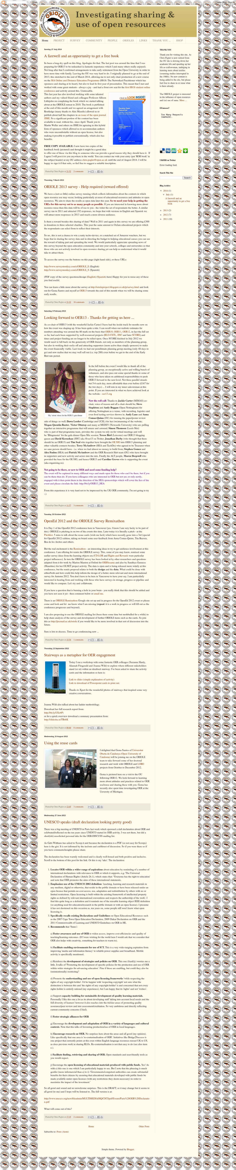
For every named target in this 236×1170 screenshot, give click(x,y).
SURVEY (75, 40)
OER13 (83, 290)
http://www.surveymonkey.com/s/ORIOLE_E (66, 266)
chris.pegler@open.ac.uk (94, 159)
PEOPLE (112, 40)
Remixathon (80, 548)
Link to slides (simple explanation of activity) (91, 679)
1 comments (78, 639)
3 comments (78, 505)
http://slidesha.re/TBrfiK (56, 719)
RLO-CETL (110, 334)
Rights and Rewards (118, 555)
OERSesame (108, 562)
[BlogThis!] (92, 171)
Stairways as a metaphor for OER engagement (79, 654)
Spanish (101, 276)
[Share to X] (95, 171)
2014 (165, 190)
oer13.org (107, 393)
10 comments (79, 302)
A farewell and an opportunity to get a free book (81, 55)
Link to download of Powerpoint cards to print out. (94, 683)
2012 (165, 214)
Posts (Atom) (63, 1131)
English (91, 276)
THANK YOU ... (162, 40)
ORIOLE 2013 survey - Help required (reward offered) (86, 186)
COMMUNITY (94, 40)
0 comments (78, 727)
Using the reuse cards (60, 742)
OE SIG (116, 442)
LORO (141, 763)
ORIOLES (128, 40)
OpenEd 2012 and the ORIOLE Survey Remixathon (84, 520)
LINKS (143, 40)
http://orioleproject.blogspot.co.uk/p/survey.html (115, 287)
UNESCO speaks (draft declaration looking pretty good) (88, 821)
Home (45, 40)
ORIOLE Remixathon (67, 600)
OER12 (126, 331)
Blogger (130, 1149)
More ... (183, 100)
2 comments (78, 171)
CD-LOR (98, 555)
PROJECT (59, 40)
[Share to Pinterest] (101, 171)
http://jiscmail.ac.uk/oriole (64, 621)
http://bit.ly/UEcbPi (53, 712)
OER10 (109, 331)
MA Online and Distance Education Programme (75, 80)
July (168, 194)
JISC (119, 334)
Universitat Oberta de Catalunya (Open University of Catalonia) (121, 753)
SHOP (179, 40)
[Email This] (89, 171)
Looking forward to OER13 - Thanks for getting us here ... (89, 317)
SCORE (136, 334)
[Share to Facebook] (98, 171)
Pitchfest (48, 534)
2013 (165, 210)
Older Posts (144, 1126)
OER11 (117, 331)
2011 (165, 218)
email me (98, 593)
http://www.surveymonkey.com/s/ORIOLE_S (66, 269)
